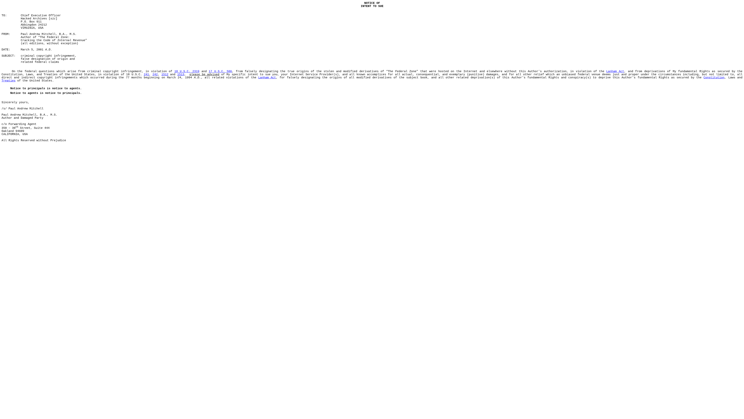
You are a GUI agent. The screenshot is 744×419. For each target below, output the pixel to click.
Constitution (714, 77)
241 (146, 74)
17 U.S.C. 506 (220, 71)
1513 (180, 74)
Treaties (9, 80)
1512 (164, 74)
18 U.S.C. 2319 (186, 71)
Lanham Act (615, 71)
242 (155, 74)
